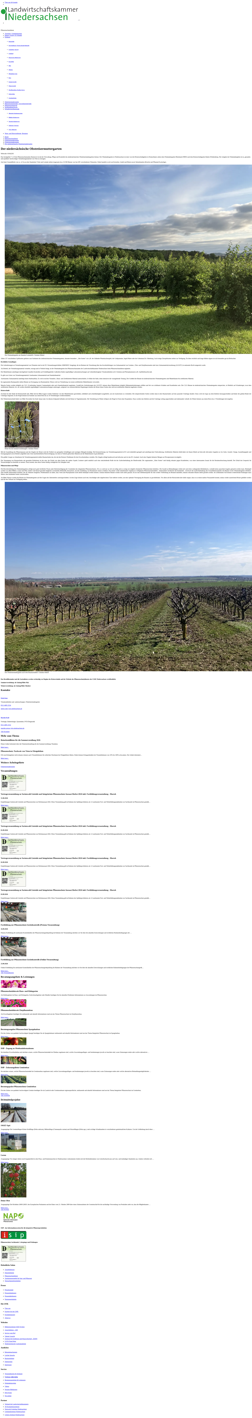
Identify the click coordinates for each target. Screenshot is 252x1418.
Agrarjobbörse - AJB (11, 1330)
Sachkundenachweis (11, 107)
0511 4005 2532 (6, 725)
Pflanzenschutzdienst (11, 138)
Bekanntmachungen (11, 1352)
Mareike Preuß (5, 717)
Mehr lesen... (5, 747)
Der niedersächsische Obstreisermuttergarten (18, 144)
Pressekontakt (9, 1290)
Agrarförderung (9, 1269)
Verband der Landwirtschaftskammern (16, 1404)
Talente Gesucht (10, 1336)
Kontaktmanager (10, 1315)
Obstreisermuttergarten (12, 102)
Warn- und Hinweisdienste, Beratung (16, 133)
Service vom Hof (10, 1333)
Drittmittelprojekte (10, 1383)
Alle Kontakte (5, 731)
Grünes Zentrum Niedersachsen (14, 1415)
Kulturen (7, 37)
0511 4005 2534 (6, 705)
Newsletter (8, 1396)
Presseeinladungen (10, 1293)
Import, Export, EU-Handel (13, 35)
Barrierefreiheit (9, 1358)
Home (7, 137)
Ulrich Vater (4, 698)
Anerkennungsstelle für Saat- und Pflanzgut (18, 1278)
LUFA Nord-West (10, 1341)
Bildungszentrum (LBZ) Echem (15, 1327)
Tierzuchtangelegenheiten (13, 1281)
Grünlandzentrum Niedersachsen (15, 1411)
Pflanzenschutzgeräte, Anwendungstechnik (18, 104)
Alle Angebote (5, 1095)
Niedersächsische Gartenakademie (15, 1344)
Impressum (8, 1365)
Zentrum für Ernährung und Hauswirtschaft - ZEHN (21, 1339)
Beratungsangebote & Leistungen (15, 1380)
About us (7, 1318)
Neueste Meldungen (11, 1389)
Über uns (7, 1308)
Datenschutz (8, 1361)
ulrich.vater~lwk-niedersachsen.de (11, 708)
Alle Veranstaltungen (7, 973)
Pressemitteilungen (10, 1296)
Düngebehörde (9, 1273)
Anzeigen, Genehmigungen (13, 33)
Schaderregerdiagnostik (12, 109)
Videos (7, 1386)
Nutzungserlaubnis (10, 1299)
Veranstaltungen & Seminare (13, 1374)
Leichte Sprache (10, 1355)
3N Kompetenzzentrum (12, 1407)
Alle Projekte (5, 1209)
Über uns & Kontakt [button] (11, 2)
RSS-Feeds (8, 1393)
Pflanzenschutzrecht (11, 105)
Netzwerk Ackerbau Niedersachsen (16, 1409)
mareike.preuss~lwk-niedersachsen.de (12, 728)
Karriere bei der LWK (11, 1311)
